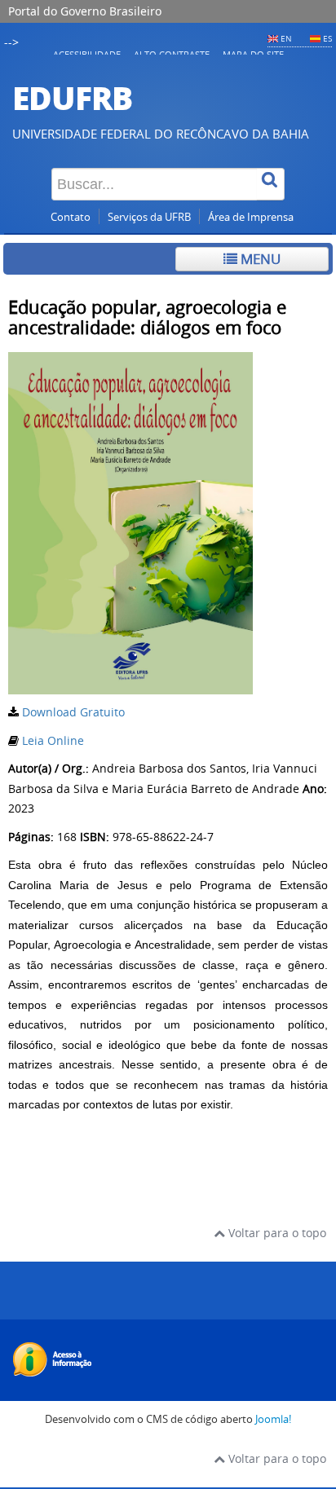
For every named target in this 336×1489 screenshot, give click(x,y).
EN (286, 38)
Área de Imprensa (251, 217)
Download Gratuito (73, 712)
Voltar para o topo (275, 1232)
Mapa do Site (253, 54)
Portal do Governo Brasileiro (84, 11)
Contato (71, 217)
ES (327, 38)
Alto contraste (172, 54)
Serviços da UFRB (149, 217)
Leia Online (53, 740)
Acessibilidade (87, 54)
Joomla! (273, 1419)
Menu (259, 258)
